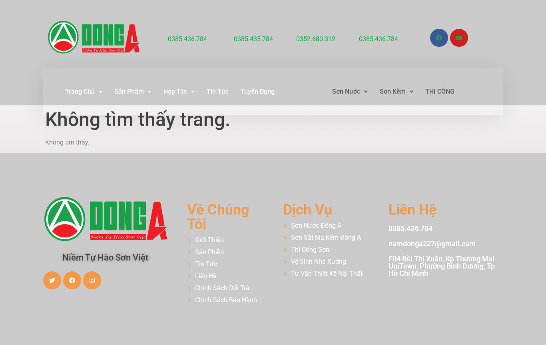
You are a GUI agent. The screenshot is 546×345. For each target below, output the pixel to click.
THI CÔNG (439, 91)
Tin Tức (218, 91)
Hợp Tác (175, 91)
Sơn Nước (346, 91)
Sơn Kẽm (393, 91)
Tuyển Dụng (258, 91)
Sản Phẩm (129, 91)
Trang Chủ (80, 91)
